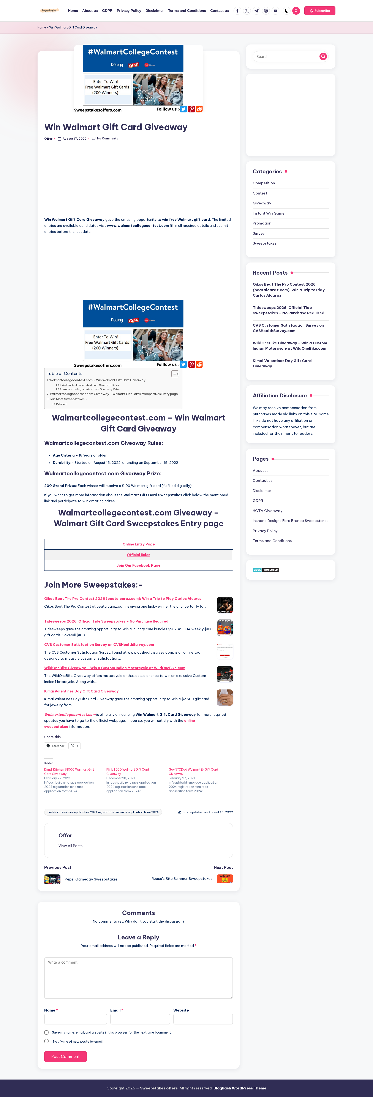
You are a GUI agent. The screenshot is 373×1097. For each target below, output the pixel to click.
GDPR (258, 500)
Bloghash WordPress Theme (239, 1088)
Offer (65, 835)
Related (61, 404)
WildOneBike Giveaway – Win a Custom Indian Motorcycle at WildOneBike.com (114, 668)
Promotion (262, 223)
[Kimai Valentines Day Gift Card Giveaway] (225, 697)
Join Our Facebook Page (138, 565)
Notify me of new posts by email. (78, 1041)
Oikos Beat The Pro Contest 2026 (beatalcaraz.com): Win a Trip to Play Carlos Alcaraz (123, 598)
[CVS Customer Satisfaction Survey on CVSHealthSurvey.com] (225, 651)
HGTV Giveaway (268, 510)
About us (261, 470)
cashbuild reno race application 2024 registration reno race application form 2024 (103, 812)
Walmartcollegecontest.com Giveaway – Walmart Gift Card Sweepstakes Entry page (114, 394)
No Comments (107, 138)
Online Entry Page (139, 544)
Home (42, 27)
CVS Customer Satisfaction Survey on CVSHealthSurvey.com (99, 644)
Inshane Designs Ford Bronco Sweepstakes (291, 520)
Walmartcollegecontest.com (69, 714)
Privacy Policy (265, 530)
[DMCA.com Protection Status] (266, 569)
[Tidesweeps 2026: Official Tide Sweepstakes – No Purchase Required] (225, 628)
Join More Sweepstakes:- (68, 399)
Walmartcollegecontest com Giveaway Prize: (91, 389)
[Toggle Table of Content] (173, 374)
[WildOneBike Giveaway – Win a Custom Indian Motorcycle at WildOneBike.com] (225, 674)
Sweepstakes (265, 243)
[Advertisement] (138, 181)
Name (51, 1010)
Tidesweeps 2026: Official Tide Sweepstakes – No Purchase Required (106, 621)
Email (116, 1010)
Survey (259, 233)
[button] (319, 10)
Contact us (262, 480)
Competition (264, 183)
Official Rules (138, 555)
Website (181, 1010)
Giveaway (262, 203)
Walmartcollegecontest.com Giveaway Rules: (90, 385)
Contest (260, 193)
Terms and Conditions (272, 540)
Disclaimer (262, 490)
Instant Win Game (268, 213)
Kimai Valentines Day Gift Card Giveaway (81, 691)
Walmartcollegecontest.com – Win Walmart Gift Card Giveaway (97, 380)
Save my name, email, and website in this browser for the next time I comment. (112, 1032)
